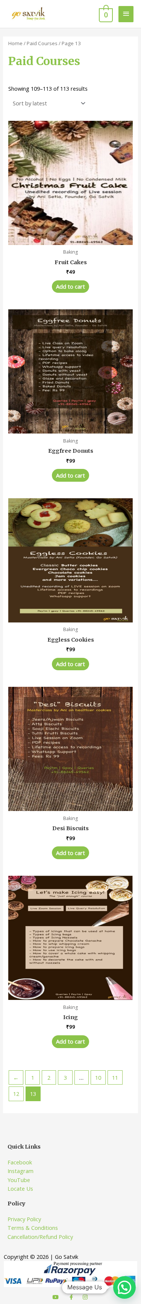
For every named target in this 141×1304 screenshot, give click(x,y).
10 (98, 1077)
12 (16, 1093)
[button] (124, 1287)
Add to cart (70, 286)
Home (15, 43)
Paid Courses (42, 43)
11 (115, 1077)
